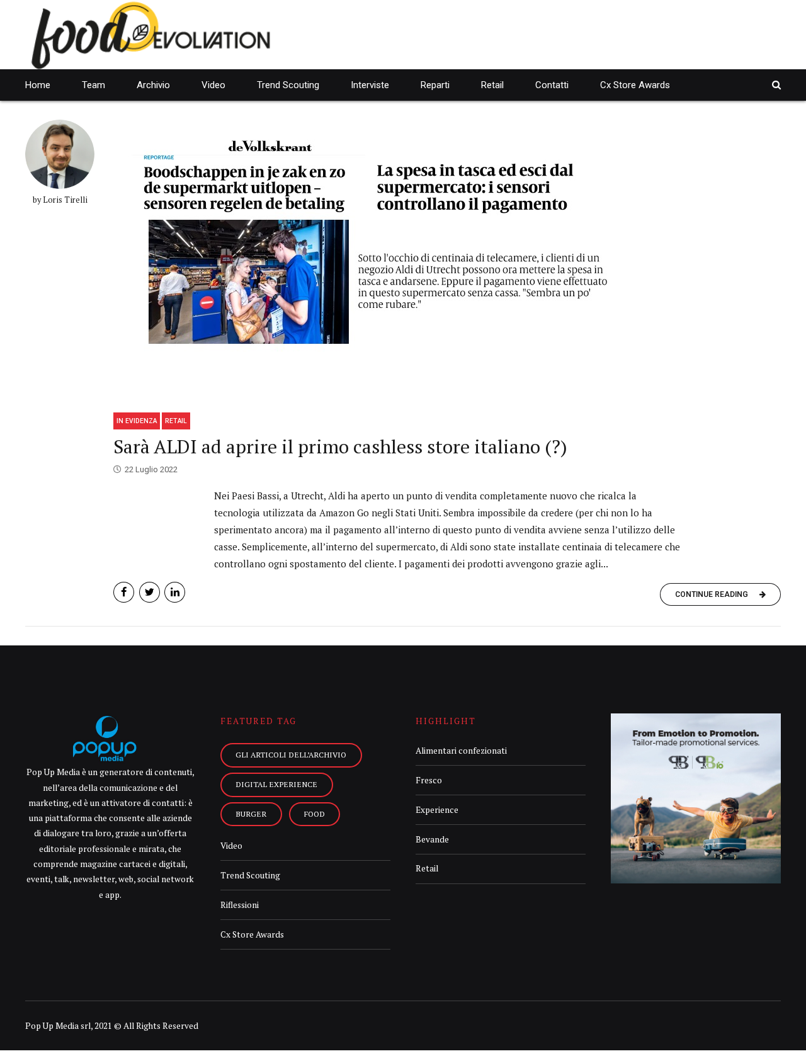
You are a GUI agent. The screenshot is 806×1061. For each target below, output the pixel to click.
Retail (492, 85)
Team (93, 85)
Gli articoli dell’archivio (291, 754)
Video (213, 85)
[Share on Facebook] (123, 592)
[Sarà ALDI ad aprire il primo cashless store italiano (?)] (447, 261)
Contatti (552, 85)
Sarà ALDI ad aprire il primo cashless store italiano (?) (340, 446)
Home (37, 85)
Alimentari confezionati (461, 750)
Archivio (153, 85)
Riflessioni (239, 905)
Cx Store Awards (635, 85)
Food (314, 814)
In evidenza (136, 420)
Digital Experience (276, 784)
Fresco (429, 780)
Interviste (370, 85)
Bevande (432, 839)
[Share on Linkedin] (174, 592)
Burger (251, 814)
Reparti (435, 85)
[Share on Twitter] (149, 592)
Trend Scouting (288, 85)
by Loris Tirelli (60, 200)
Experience (437, 809)
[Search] (776, 84)
